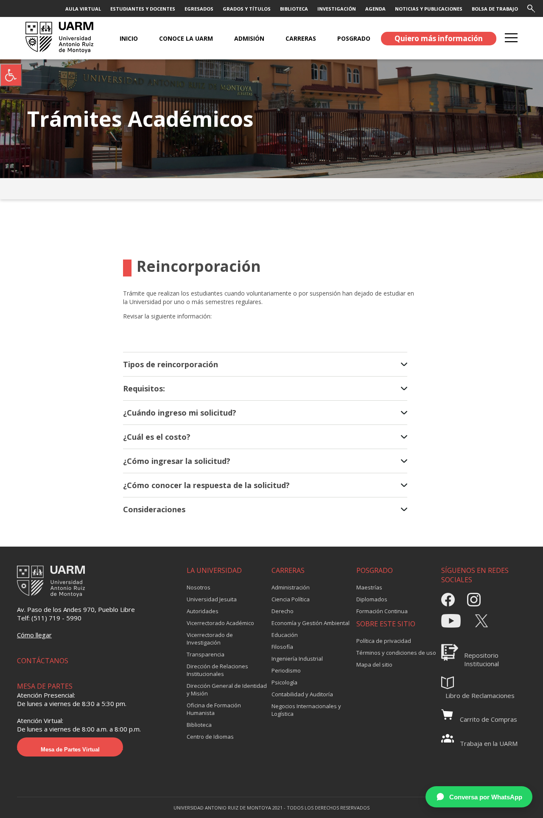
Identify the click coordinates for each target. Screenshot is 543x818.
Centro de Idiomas (210, 736)
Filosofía (282, 646)
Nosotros (198, 587)
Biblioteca (199, 725)
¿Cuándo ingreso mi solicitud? (179, 413)
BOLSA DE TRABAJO (495, 9)
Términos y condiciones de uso (396, 652)
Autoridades (202, 611)
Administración (291, 587)
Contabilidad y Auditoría (302, 694)
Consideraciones (154, 509)
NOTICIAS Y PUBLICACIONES (428, 9)
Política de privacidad (383, 641)
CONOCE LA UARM (186, 38)
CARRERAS (300, 38)
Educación (285, 635)
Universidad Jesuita (212, 599)
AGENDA (375, 9)
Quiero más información (439, 38)
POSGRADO (353, 38)
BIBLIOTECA (294, 9)
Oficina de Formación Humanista (214, 709)
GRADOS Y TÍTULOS (247, 9)
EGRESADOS (199, 9)
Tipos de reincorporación (170, 364)
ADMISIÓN (249, 38)
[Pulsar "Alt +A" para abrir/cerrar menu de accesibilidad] (11, 75)
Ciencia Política (291, 599)
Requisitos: (144, 388)
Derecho (283, 611)
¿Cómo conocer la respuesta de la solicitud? (206, 485)
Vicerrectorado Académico (220, 623)
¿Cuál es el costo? (156, 437)
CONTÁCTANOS (42, 660)
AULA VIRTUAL (83, 9)
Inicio (129, 38)
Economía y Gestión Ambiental (311, 623)
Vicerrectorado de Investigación (210, 638)
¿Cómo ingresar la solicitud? (176, 461)
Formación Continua (382, 611)
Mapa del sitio (374, 664)
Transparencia (205, 654)
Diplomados (371, 599)
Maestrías (369, 587)
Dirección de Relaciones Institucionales (217, 670)
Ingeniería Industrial (297, 658)
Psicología (284, 682)
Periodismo (286, 670)
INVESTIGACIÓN (336, 9)
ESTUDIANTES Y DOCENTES (142, 9)
